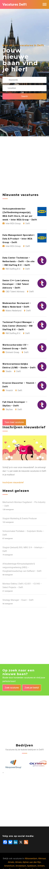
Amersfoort (9, 866)
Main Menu (45, 4)
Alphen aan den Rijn (31, 862)
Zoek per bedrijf (32, 687)
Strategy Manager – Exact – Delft (17, 600)
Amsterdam (20, 866)
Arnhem (41, 866)
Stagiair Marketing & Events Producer (19, 518)
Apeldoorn (31, 866)
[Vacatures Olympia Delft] (37, 764)
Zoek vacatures (12, 687)
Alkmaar (42, 858)
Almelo (11, 862)
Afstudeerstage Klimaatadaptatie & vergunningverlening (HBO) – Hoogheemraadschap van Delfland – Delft (21, 567)
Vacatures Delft (14, 4)
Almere (18, 862)
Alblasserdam (31, 858)
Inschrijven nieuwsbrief (13, 482)
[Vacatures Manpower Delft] (11, 764)
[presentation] (2, 772)
